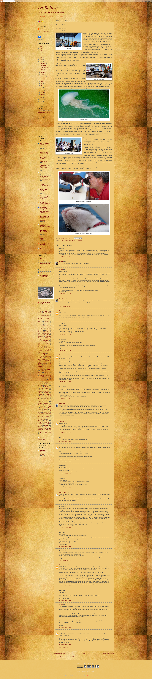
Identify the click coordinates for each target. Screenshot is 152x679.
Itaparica (49, 367)
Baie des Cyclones (46, 319)
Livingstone (47, 382)
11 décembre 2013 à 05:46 (65, 334)
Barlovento (48, 324)
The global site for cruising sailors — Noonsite (44, 276)
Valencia (46, 426)
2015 (41, 57)
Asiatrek (42, 248)
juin (42, 83)
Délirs (50, 347)
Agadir (46, 311)
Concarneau (40, 344)
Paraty (39, 398)
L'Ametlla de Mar (41, 373)
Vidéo (44, 428)
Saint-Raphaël (46, 412)
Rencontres (43, 407)
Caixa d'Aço (46, 331)
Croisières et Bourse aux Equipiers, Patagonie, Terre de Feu (45, 265)
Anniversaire (46, 316)
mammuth (79, 675)
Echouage (40, 350)
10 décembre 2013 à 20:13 (65, 265)
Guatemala (46, 360)
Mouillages (45, 392)
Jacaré (49, 369)
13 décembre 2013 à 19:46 (65, 488)
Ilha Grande (46, 364)
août (42, 79)
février (42, 92)
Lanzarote (43, 376)
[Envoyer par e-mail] (75, 238)
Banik (41, 258)
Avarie (39, 319)
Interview (42, 367)
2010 (41, 101)
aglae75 (61, 261)
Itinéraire (42, 369)
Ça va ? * (43, 69)
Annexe (39, 316)
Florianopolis (42, 353)
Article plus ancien (108, 653)
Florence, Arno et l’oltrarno (43, 168)
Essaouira (48, 352)
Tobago (41, 192)
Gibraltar (41, 357)
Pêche (43, 398)
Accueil (42, 17)
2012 (41, 97)
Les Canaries (41, 379)
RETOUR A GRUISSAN (45, 179)
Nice (42, 395)
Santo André (40, 416)
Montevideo (40, 391)
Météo (39, 389)
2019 (41, 48)
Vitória (40, 432)
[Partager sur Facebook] (79, 238)
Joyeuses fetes (43, 220)
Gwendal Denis (62, 354)
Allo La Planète (47, 312)
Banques (39, 322)
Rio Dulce (45, 409)
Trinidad (47, 423)
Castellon (47, 339)
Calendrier (46, 333)
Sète (39, 417)
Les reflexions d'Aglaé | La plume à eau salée (45, 209)
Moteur (39, 392)
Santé (47, 415)
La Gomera (48, 373)
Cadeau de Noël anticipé (45, 226)
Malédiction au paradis (44, 185)
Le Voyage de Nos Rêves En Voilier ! (44, 177)
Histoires (47, 362)
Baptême (46, 322)
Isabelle (61, 269)
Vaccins (39, 426)
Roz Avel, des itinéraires (43, 225)
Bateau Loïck (62, 403)
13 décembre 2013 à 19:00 (65, 473)
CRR (46, 347)
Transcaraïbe (46, 422)
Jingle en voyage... (44, 172)
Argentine (40, 318)
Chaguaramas (45, 340)
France (48, 353)
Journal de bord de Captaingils (44, 244)
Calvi (39, 334)
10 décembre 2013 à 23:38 (65, 319)
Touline (75, 240)
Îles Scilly (44, 363)
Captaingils (40, 336)
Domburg (47, 349)
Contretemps (41, 346)
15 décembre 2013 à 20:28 (65, 600)
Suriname (43, 419)
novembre (43, 72)
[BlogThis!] (76, 238)
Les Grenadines (47, 381)
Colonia (46, 343)
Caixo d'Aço (40, 333)
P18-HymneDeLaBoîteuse (44, 112)
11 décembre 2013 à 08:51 (65, 381)
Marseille (40, 386)
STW (41, 272)
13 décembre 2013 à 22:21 (65, 502)
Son (39, 419)
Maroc (46, 385)
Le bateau (51, 17)
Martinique (48, 386)
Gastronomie (48, 356)
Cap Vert (45, 334)
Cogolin (46, 341)
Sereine (47, 416)
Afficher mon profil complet (44, 31)
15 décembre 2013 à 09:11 (65, 586)
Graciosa (47, 357)
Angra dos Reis (41, 315)
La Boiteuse (49, 7)
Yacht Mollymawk (44, 151)
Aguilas (39, 312)
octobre (43, 74)
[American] (39, 22)
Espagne (40, 352)
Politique (40, 404)
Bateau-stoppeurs (44, 325)
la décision (70, 67)
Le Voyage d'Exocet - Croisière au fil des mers (45, 218)
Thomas (61, 310)
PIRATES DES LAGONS (43, 158)
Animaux (47, 315)
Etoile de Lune (43, 270)
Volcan (46, 432)
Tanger (48, 419)
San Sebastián (41, 413)
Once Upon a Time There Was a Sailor (44, 153)
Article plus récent (59, 653)
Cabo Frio (40, 331)
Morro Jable (46, 391)
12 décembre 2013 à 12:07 (65, 417)
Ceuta (39, 340)
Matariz (42, 388)
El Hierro (47, 350)
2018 (41, 50)
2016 (41, 55)
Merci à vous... (44, 65)
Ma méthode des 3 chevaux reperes (44, 160)
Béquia (41, 328)
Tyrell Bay (40, 425)
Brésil (40, 330)
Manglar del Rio (41, 383)
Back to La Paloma (45, 67)
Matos (47, 388)
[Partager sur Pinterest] (81, 238)
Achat (39, 311)
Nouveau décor (43, 233)
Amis (48, 314)
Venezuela (40, 428)
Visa (50, 431)
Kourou (46, 372)
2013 (41, 61)
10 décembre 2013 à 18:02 (65, 256)
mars (42, 90)
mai (42, 85)
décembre (43, 63)
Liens (41, 382)
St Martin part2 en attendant (43, 198)
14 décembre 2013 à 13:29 (65, 546)
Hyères (39, 363)
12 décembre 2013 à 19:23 (65, 432)
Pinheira (40, 403)
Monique (61, 298)
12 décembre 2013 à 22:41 (65, 441)
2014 (41, 59)
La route (60, 17)
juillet (42, 81)
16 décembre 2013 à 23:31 (65, 627)
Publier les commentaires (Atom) (67, 656)
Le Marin (46, 378)
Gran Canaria (41, 359)
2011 (41, 99)
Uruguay (80, 240)
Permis (47, 398)
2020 (41, 46)
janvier (42, 94)
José (42, 370)
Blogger (88, 675)
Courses (42, 347)
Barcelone (40, 324)
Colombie (39, 343)
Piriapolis (66, 240)
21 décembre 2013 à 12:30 (65, 644)
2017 (41, 52)
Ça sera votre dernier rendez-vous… (44, 212)
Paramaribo (47, 397)
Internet (49, 366)
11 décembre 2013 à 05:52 (65, 350)
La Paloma (48, 375)
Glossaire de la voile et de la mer (45, 303)
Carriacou (46, 337)
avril (42, 87)
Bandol (46, 321)
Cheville (40, 341)
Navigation (48, 394)
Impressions (41, 366)
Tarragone (40, 420)
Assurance (47, 318)
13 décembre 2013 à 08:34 (65, 461)
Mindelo (46, 389)
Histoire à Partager (44, 196)
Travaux (40, 423)
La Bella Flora (43, 202)
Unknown (61, 421)
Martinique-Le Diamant (45, 203)
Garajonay (42, 356)
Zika (50, 432)
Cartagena (40, 339)
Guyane (40, 362)
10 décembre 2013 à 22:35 (65, 306)
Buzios (47, 330)
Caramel (42, 261)
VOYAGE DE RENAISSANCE (43, 231)
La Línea (42, 375)
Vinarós (45, 431)
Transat (39, 422)
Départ (41, 349)
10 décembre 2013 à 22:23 (65, 293)
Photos (61, 240)
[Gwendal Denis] (39, 37)
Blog (47, 328)
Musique (40, 394)
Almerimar (42, 314)
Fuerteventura (47, 354)
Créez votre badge (41, 39)
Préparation (48, 404)
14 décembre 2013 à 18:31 (65, 560)
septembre (43, 76)
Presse (41, 406)
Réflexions (71, 240)
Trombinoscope (43, 239)
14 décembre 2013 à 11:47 (65, 527)
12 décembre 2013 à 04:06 (65, 398)
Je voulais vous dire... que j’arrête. (44, 453)
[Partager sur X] (78, 238)
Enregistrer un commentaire (63, 647)
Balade (39, 321)
